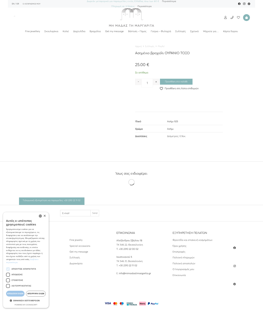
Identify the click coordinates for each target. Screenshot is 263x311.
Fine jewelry (76, 239)
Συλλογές (149, 46)
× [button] (44, 216)
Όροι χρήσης (179, 245)
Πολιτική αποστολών (184, 263)
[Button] (225, 17)
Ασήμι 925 (172, 121)
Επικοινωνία (179, 275)
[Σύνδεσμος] (131, 17)
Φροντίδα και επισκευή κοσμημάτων (192, 239)
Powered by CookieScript (26, 305)
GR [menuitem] (17, 3)
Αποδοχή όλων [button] (15, 293)
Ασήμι (170, 128)
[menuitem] (13, 3)
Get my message (79, 251)
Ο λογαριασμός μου (183, 269)
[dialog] (26, 260)
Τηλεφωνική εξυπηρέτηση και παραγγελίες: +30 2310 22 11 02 (51, 200)
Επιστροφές (179, 251)
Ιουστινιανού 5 (124, 256)
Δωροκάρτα (76, 263)
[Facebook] (239, 3)
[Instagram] (244, 3)
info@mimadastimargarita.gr (135, 273)
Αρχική (138, 46)
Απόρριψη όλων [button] (35, 293)
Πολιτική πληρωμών (184, 257)
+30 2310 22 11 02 (128, 265)
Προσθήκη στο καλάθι (176, 81)
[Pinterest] (249, 3)
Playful (161, 46)
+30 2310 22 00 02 (128, 248)
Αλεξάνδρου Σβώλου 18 (129, 240)
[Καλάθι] (246, 17)
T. (117, 248)
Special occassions (80, 245)
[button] (26, 301)
